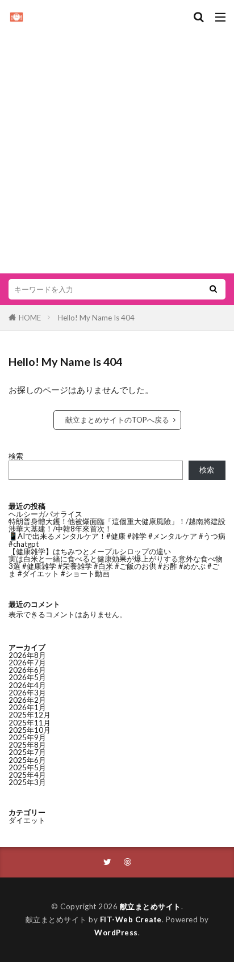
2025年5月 (27, 767)
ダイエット (27, 820)
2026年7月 (27, 662)
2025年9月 (27, 737)
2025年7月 (27, 752)
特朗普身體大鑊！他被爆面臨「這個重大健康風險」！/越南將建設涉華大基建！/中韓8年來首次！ (117, 525)
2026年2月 (27, 699)
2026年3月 (27, 692)
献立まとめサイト (150, 906)
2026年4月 (27, 685)
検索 (16, 456)
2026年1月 (27, 707)
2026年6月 (27, 669)
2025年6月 (27, 760)
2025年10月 (30, 730)
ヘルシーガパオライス (45, 513)
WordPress (116, 932)
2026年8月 (27, 655)
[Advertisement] (117, 145)
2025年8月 (27, 744)
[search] (212, 289)
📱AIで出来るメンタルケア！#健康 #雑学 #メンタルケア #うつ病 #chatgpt (117, 539)
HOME (30, 317)
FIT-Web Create (131, 919)
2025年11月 (30, 722)
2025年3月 (27, 782)
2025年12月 (30, 714)
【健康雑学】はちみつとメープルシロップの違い (90, 551)
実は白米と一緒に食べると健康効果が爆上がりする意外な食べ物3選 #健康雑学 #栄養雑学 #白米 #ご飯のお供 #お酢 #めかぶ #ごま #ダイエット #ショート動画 (116, 566)
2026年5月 (27, 677)
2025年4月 (27, 774)
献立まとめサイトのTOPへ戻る (117, 419)
